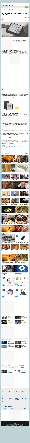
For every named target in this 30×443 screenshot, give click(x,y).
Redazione (10, 398)
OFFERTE (3, 284)
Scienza (3, 395)
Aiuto (22, 424)
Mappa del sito (12, 408)
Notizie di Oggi (3, 392)
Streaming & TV (3, 400)
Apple (9, 393)
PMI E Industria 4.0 (24, 398)
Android (9, 392)
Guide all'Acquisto (24, 393)
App (9, 394)
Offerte (2, 396)
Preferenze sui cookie (19, 424)
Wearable (16, 392)
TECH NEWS (3, 261)
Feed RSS (5, 408)
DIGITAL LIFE (16, 391)
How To (23, 392)
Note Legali (11, 424)
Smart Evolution (17, 393)
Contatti (25, 408)
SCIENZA (16, 261)
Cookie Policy (15, 424)
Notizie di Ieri (3, 393)
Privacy (13, 424)
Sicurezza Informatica (17, 399)
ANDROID (9, 316)
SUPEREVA (15, 423)
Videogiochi (3, 401)
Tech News (3, 394)
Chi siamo (8, 424)
